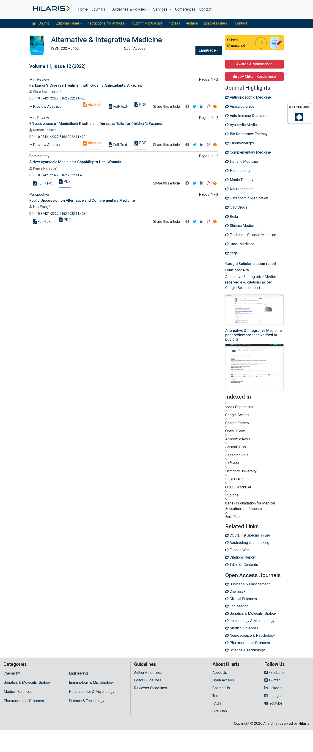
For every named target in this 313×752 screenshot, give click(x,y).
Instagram (276, 696)
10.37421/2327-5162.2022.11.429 (60, 137)
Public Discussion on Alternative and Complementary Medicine (82, 200)
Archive (192, 23)
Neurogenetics (241, 189)
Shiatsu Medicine (243, 225)
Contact (205, 9)
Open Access (223, 680)
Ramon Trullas (44, 130)
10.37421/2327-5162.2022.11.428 (60, 214)
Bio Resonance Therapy (248, 134)
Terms (217, 696)
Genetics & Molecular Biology (27, 682)
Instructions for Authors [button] (105, 23)
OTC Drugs (238, 207)
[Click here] (51, 9)
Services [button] (160, 9)
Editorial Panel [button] (67, 23)
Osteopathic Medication (248, 198)
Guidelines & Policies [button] (129, 9)
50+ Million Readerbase (256, 76)
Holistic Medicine (243, 161)
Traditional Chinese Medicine (252, 235)
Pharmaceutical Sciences (24, 701)
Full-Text (119, 106)
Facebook (276, 672)
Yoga (233, 253)
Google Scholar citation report (250, 264)
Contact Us (221, 688)
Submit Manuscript (147, 23)
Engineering (78, 673)
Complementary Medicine (250, 152)
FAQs (216, 703)
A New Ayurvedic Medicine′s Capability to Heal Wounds (75, 162)
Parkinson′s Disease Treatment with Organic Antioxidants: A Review (85, 85)
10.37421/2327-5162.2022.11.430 (60, 175)
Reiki (233, 216)
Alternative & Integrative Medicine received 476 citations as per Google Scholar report (252, 282)
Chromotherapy (241, 143)
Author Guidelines (148, 672)
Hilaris (304, 723)
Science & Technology (86, 701)
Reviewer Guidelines (150, 688)
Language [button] (207, 50)
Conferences (185, 9)
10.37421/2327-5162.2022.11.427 (60, 98)
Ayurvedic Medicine (245, 125)
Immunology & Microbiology (91, 682)
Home (83, 9)
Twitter (274, 680)
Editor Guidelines (147, 680)
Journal (44, 23)
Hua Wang (41, 207)
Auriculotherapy (242, 106)
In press (174, 23)
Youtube (275, 703)
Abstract (94, 104)
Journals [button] (98, 9)
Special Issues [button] (215, 23)
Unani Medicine (241, 244)
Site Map (219, 711)
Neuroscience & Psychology (91, 691)
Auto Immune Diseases (248, 115)
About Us (219, 672)
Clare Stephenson (46, 92)
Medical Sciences (18, 691)
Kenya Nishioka (44, 169)
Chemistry (12, 673)
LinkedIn (275, 688)
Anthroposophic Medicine (250, 97)
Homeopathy (239, 170)
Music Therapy (241, 180)
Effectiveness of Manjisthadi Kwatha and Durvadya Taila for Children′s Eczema (95, 123)
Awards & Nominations (254, 64)
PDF (142, 104)
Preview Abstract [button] (46, 106)
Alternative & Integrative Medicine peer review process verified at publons (253, 335)
